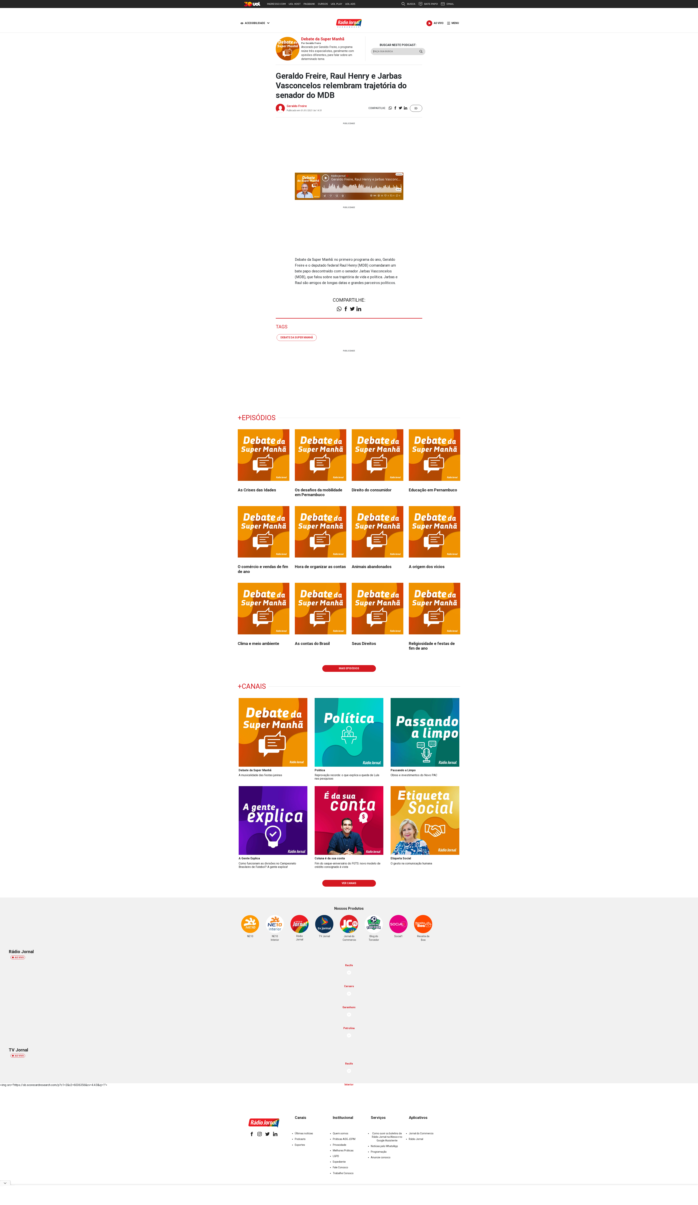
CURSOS (323, 4)
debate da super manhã (296, 337)
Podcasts (300, 1139)
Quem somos (340, 1133)
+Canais (252, 686)
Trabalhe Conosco (343, 1173)
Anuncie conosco (380, 1157)
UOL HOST (295, 4)
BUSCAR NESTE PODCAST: (398, 45)
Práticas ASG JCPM (344, 1139)
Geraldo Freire (297, 106)
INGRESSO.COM (276, 4)
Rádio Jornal (416, 1139)
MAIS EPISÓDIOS (349, 668)
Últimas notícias (304, 1133)
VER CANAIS (349, 883)
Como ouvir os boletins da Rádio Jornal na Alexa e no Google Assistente (387, 1137)
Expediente (339, 1161)
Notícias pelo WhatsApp (384, 1146)
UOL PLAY (336, 4)
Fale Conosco (340, 1167)
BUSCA (411, 4)
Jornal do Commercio (421, 1133)
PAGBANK (309, 4)
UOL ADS (350, 4)
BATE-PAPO (431, 4)
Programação (379, 1151)
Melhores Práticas (343, 1150)
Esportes (300, 1144)
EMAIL (450, 4)
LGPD (336, 1156)
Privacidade (339, 1144)
